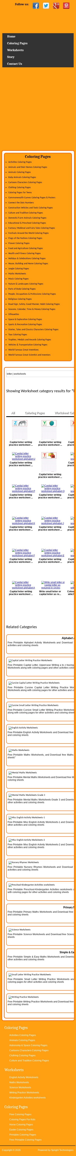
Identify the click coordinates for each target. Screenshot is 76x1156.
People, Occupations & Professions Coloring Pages (32, 294)
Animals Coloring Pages (19, 172)
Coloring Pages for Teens (20, 192)
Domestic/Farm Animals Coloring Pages (27, 218)
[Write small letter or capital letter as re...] (50, 585)
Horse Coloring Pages (21, 1124)
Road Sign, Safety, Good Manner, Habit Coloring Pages (34, 304)
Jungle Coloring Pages (18, 269)
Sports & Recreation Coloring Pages (25, 324)
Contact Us (14, 64)
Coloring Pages (17, 43)
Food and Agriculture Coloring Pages (25, 248)
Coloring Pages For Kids (22, 1119)
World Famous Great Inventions (23, 350)
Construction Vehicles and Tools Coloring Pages (30, 208)
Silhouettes (13, 314)
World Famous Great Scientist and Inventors (29, 355)
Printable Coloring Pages (22, 1134)
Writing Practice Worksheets (24, 1092)
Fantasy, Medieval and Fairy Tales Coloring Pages (31, 228)
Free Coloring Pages (20, 1114)
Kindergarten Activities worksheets (27, 1097)
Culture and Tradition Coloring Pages (25, 213)
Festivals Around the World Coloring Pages (28, 233)
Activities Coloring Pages (20, 162)
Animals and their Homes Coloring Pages (27, 167)
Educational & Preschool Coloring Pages (27, 223)
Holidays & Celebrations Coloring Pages (27, 258)
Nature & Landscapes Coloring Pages (25, 284)
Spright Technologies (62, 1150)
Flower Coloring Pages (19, 243)
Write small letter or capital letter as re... (50, 593)
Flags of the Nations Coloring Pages (25, 238)
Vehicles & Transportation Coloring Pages (27, 345)
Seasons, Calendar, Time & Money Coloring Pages (31, 309)
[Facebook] (36, 6)
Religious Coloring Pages (20, 299)
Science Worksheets (20, 1087)
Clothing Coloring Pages (19, 187)
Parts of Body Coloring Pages (22, 289)
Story (10, 57)
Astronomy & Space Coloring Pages (28, 1045)
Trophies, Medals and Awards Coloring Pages (29, 340)
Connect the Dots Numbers (21, 203)
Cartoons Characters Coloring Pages (25, 182)
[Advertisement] (38, 110)
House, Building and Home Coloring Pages (28, 263)
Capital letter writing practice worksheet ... (21, 443)
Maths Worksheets (17, 274)
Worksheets (15, 50)
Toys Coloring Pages (17, 334)
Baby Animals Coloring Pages (22, 177)
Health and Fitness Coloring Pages (24, 253)
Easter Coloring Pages (21, 1129)
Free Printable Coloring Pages (25, 1139)
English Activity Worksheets (23, 1077)
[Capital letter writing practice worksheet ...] (20, 430)
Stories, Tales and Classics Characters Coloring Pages (33, 329)
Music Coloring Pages (18, 279)
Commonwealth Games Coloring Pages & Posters (31, 198)
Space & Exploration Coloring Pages (25, 319)
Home (38, 22)
